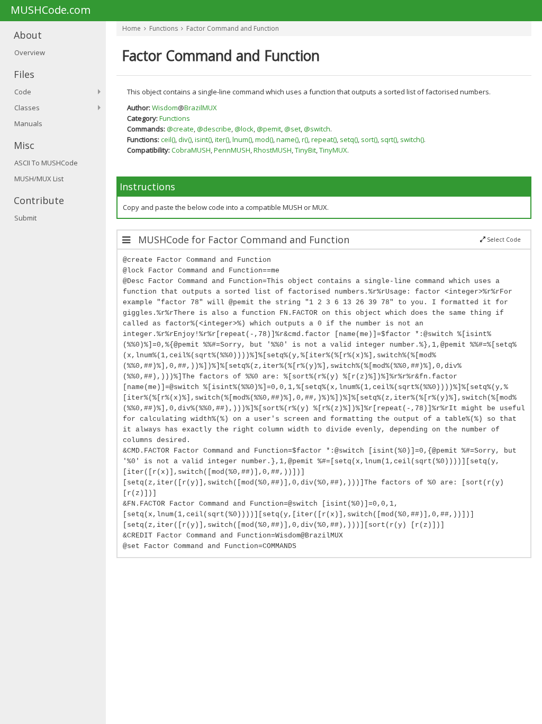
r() (305, 139)
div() (185, 139)
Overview (29, 52)
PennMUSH (232, 150)
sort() (369, 139)
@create (180, 129)
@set (292, 129)
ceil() (168, 139)
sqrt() (389, 139)
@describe (214, 129)
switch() (412, 139)
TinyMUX (333, 150)
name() (287, 139)
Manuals (28, 123)
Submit (25, 218)
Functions (163, 28)
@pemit (269, 129)
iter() (222, 139)
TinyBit (305, 150)
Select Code (503, 239)
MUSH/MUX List (39, 178)
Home (131, 28)
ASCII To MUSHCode (46, 162)
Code (22, 91)
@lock (244, 129)
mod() (264, 139)
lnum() (242, 139)
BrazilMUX (200, 107)
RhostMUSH (273, 150)
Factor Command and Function (232, 28)
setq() (349, 139)
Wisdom (165, 107)
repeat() (324, 139)
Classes (27, 107)
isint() (203, 139)
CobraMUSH (191, 150)
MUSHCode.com (51, 10)
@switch (317, 129)
